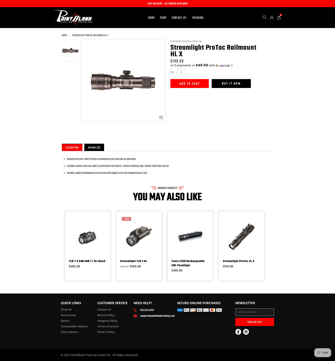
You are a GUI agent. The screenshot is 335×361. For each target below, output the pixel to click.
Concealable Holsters (74, 326)
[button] (221, 65)
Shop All (66, 309)
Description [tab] (72, 147)
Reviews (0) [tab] (94, 147)
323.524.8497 (147, 310)
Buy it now (231, 83)
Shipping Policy (107, 321)
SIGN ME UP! (254, 321)
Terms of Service (108, 326)
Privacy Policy (106, 332)
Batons (65, 321)
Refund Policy (106, 315)
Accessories (68, 315)
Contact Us (104, 309)
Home (64, 35)
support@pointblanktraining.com (155, 315)
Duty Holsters (69, 332)
